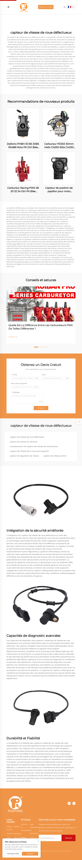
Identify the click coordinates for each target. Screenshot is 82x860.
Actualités (9, 833)
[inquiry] (79, 421)
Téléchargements (19, 837)
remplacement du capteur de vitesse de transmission (34, 446)
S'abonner (68, 838)
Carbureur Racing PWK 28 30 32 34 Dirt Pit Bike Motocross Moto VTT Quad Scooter (23, 189)
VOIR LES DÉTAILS (23, 124)
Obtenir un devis (45, 7)
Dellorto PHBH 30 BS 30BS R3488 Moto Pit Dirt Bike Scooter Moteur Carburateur (23, 145)
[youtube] (69, 803)
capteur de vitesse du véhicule (23, 442)
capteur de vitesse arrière (54, 456)
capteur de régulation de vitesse (24, 456)
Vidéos (8, 837)
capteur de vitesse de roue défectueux (27, 437)
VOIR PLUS (12, 337)
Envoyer (41, 408)
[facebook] (74, 803)
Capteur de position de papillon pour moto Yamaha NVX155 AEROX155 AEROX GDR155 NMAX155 (59, 189)
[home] (24, 7)
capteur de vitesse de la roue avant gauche (29, 451)
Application (17, 833)
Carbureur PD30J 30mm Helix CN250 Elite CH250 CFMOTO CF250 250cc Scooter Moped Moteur (59, 145)
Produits (16, 826)
